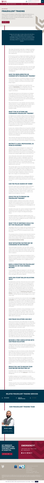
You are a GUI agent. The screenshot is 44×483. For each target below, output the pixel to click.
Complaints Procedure (29, 467)
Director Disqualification (21, 398)
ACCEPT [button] (36, 481)
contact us (25, 372)
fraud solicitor (16, 86)
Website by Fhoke (37, 472)
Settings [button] (32, 481)
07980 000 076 (26, 450)
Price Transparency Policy (34, 471)
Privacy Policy (28, 471)
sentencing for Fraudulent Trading (16, 239)
